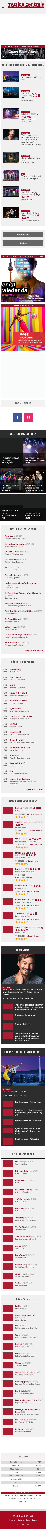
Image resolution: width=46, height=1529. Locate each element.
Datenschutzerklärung (24, 1503)
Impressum (12, 1503)
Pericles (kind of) (15, 669)
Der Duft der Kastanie (17, 551)
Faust (22, 1289)
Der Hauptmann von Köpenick (19, 543)
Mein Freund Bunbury (26, 1154)
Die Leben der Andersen (27, 1172)
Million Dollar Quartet (17, 642)
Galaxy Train (14, 536)
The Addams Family (26, 1182)
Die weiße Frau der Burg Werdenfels (22, 634)
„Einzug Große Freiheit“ (17, 763)
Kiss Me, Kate (24, 1191)
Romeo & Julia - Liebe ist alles (30, 213)
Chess (11, 771)
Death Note (24, 808)
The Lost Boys (22, 913)
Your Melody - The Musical (18, 700)
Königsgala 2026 (15, 732)
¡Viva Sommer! (14, 755)
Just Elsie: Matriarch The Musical (20, 747)
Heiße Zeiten (24, 1144)
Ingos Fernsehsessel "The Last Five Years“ (28, 1110)
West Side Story (25, 1210)
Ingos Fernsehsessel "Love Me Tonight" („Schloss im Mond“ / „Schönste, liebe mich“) (27, 1117)
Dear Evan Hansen (15, 559)
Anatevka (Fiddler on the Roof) (25, 1299)
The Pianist (23, 1266)
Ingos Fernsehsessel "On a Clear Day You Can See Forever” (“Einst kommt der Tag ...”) (28, 1102)
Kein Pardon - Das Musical (18, 603)
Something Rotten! (24, 885)
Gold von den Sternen (16, 575)
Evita (19, 1308)
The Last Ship (24, 1200)
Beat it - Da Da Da (23, 1374)
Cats (28, 113)
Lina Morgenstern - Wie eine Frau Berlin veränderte (22, 584)
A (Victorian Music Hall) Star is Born (21, 716)
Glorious (23, 1345)
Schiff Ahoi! (13, 724)
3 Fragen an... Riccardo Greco (25, 1014)
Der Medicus (24, 1412)
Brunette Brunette (15, 677)
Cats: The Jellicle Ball (24, 899)
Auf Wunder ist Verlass (17, 619)
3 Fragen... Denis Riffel (22, 1020)
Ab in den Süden (25, 1256)
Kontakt (34, 1503)
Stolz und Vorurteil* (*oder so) (28, 1355)
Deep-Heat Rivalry (26, 1247)
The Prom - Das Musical (28, 1219)
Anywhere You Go (15, 708)
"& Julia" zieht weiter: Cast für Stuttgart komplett (31, 176)
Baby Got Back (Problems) (18, 692)
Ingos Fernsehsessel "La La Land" (31, 77)
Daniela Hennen (33, 861)
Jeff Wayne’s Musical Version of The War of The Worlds (23, 594)
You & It (12, 685)
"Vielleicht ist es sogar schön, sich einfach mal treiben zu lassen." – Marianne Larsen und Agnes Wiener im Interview (29, 1007)
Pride (22, 869)
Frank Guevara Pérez (35, 814)
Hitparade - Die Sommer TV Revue (29, 1383)
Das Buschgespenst (26, 1364)
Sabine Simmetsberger (11, 998)
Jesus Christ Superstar (29, 93)
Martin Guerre (24, 1238)
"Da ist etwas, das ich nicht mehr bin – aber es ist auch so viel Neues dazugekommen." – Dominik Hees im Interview (31, 139)
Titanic (12, 567)
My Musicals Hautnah (16, 739)
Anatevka (23, 1228)
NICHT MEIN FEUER (26, 1402)
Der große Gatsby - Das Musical (20, 779)
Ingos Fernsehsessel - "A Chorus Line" (27, 1125)
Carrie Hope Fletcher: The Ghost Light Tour (23, 611)
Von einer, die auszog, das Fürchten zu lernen (27, 1393)
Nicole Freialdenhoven (24, 877)
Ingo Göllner (8, 1088)
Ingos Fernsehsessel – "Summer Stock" (28, 1094)
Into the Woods (25, 1163)
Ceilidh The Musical (16, 626)
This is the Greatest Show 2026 (30, 159)
